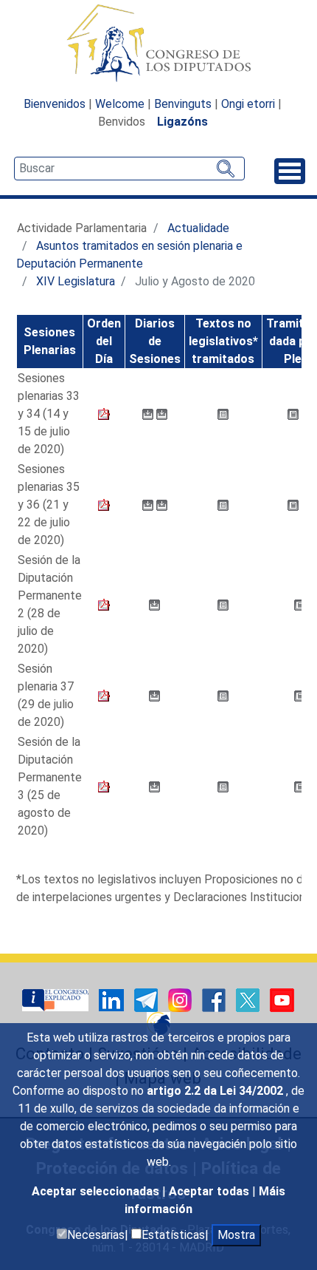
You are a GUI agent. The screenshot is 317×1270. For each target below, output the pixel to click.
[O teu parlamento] (56, 999)
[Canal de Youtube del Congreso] (282, 999)
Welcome (119, 104)
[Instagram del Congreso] (181, 999)
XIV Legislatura (75, 281)
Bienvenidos (55, 104)
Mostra (236, 1235)
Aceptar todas (210, 1191)
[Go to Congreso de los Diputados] (158, 42)
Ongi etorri (248, 104)
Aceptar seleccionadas (97, 1191)
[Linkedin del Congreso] (112, 999)
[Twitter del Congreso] (249, 999)
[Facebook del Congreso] (215, 999)
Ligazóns (182, 122)
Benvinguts (183, 104)
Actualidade (198, 228)
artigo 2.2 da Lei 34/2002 (216, 1091)
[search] (129, 168)
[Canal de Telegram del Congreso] (147, 999)
